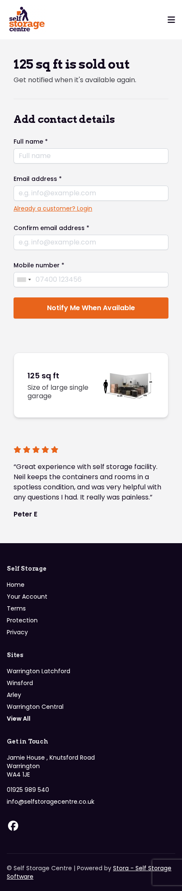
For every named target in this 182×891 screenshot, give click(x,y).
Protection (22, 620)
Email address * (38, 179)
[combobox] (23, 279)
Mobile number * (39, 265)
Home (16, 584)
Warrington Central (35, 706)
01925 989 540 (28, 790)
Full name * (31, 141)
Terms (16, 608)
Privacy (17, 632)
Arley (14, 695)
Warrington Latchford (38, 671)
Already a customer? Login (53, 208)
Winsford (20, 683)
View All (18, 718)
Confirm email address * (51, 228)
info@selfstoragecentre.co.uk (50, 801)
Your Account (27, 596)
